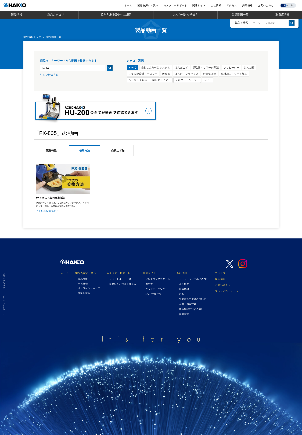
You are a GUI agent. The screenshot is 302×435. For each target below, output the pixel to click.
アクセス (231, 5)
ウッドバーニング (155, 289)
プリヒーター (231, 67)
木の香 (149, 284)
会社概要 (184, 284)
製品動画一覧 (240, 14)
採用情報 (247, 5)
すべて (132, 67)
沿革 (181, 294)
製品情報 (16, 14)
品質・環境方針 (187, 304)
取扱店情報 (282, 14)
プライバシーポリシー (228, 290)
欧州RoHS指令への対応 (116, 14)
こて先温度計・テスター (143, 73)
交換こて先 (117, 150)
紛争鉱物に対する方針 (191, 309)
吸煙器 (166, 73)
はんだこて (181, 67)
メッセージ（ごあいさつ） (193, 279)
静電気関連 (209, 73)
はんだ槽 (249, 67)
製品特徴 (51, 150)
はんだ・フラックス (186, 73)
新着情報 (184, 289)
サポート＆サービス (120, 279)
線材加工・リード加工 (234, 73)
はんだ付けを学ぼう (185, 14)
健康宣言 (184, 314)
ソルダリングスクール (157, 279)
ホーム (128, 5)
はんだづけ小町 (154, 294)
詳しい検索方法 (49, 74)
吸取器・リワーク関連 (206, 67)
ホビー (207, 80)
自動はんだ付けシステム (155, 67)
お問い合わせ (266, 5)
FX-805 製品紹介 (49, 210)
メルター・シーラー (187, 80)
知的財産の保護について (192, 299)
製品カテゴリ (55, 14)
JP (283, 5)
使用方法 (84, 150)
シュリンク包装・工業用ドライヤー (150, 80)
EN (292, 5)
